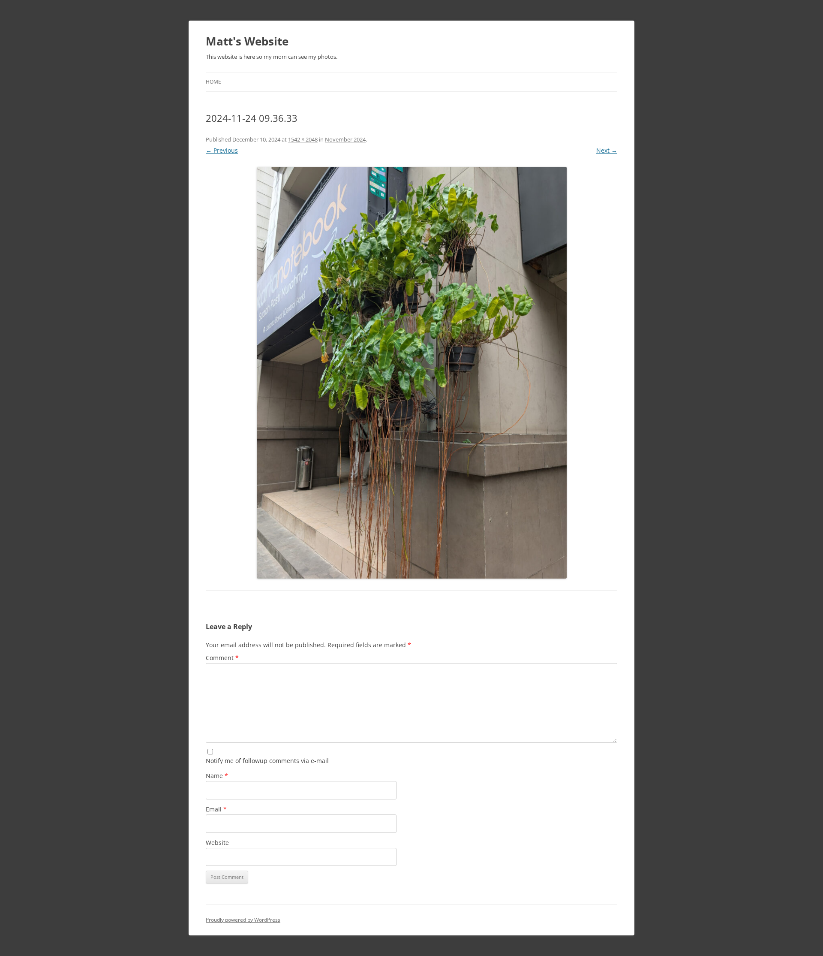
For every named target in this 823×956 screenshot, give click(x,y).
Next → (606, 150)
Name (217, 776)
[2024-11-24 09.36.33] (411, 373)
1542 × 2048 (303, 139)
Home (213, 81)
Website (217, 842)
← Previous (222, 150)
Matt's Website (247, 41)
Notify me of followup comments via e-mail (267, 761)
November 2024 (345, 139)
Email (216, 809)
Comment (222, 658)
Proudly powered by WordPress (243, 919)
